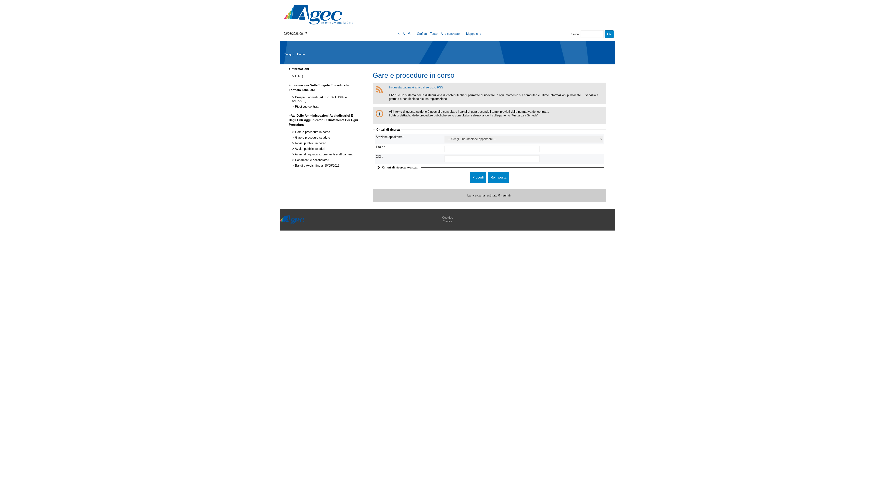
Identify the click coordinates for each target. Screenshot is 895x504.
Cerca (575, 34)
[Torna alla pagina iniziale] (318, 14)
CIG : (379, 156)
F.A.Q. (299, 76)
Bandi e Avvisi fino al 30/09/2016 (316, 165)
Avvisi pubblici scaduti (309, 148)
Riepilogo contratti (306, 106)
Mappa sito (473, 33)
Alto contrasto (450, 33)
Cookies (447, 217)
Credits (447, 221)
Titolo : (380, 147)
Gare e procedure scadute (312, 137)
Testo (433, 33)
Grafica (422, 33)
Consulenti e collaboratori (311, 160)
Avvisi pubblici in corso (310, 143)
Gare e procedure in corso (312, 132)
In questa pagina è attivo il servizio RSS (416, 87)
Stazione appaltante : (390, 137)
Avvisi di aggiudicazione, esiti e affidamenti (323, 154)
